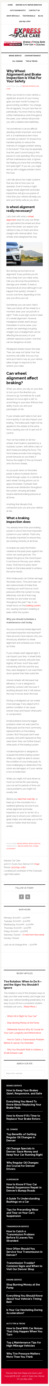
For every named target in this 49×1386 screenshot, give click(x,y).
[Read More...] (30, 1006)
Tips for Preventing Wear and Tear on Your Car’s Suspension (22, 1212)
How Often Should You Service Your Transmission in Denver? (24, 1252)
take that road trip (26, 799)
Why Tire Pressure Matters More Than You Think (23, 1355)
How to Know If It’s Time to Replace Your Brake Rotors (23, 1117)
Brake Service (34, 843)
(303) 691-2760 (18, 867)
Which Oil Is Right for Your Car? (22, 1016)
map (36, 864)
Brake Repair (22, 843)
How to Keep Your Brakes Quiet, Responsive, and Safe (24, 1092)
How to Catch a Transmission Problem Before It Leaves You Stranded (20, 1236)
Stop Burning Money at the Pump (23, 1023)
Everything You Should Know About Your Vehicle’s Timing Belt (24, 1299)
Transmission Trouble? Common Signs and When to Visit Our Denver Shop (24, 1266)
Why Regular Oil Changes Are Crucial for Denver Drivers (22, 1166)
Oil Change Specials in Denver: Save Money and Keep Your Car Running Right (24, 1151)
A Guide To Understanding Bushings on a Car (23, 1200)
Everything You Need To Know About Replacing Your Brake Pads (23, 1104)
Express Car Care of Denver (24, 33)
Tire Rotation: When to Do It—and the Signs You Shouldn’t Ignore (23, 984)
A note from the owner (33, 934)
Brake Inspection (25, 846)
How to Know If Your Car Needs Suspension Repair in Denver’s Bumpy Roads (24, 1187)
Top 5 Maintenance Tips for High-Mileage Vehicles (23, 1344)
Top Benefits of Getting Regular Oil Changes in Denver (21, 1137)
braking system (33, 605)
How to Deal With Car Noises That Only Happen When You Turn (24, 1331)
